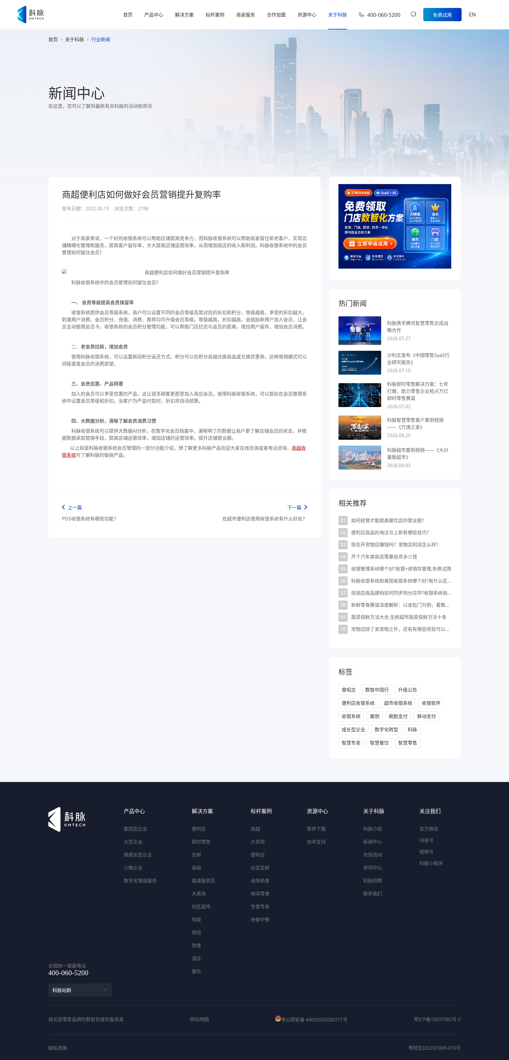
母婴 (196, 919)
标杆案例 (215, 14)
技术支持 (316, 842)
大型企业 (133, 842)
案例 (374, 716)
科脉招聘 (372, 880)
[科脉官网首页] (31, 14)
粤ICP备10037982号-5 (437, 1019)
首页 (128, 14)
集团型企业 (135, 829)
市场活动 (372, 854)
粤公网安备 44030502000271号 (314, 1019)
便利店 (199, 829)
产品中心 (153, 14)
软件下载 (316, 829)
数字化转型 (386, 729)
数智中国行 (377, 690)
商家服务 (245, 14)
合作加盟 (276, 14)
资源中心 (307, 14)
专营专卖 (260, 906)
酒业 (196, 958)
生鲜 (196, 854)
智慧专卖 (351, 743)
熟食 (196, 945)
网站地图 (199, 1019)
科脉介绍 (372, 829)
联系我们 (372, 893)
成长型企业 (353, 729)
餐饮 (196, 971)
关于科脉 (337, 14)
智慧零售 (407, 743)
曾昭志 (349, 690)
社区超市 (201, 906)
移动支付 (426, 716)
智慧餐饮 (379, 743)
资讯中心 (372, 867)
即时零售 (201, 842)
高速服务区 (203, 880)
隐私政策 (57, 1048)
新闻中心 (372, 842)
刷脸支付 (398, 716)
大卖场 (199, 893)
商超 (196, 867)
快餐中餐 (260, 919)
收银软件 (431, 703)
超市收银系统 (398, 703)
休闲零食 (260, 893)
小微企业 (133, 867)
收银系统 (351, 716)
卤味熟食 (260, 880)
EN (472, 14)
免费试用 (442, 15)
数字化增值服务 (140, 880)
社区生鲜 (260, 867)
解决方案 (184, 14)
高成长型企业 (138, 854)
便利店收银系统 (358, 703)
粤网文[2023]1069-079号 (434, 1048)
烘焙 (196, 932)
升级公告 (407, 690)
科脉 (412, 729)
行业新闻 (100, 39)
